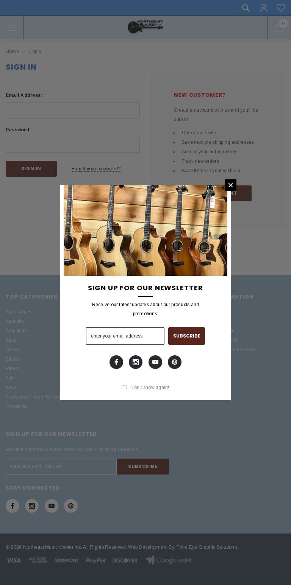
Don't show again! (149, 387)
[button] (230, 185)
